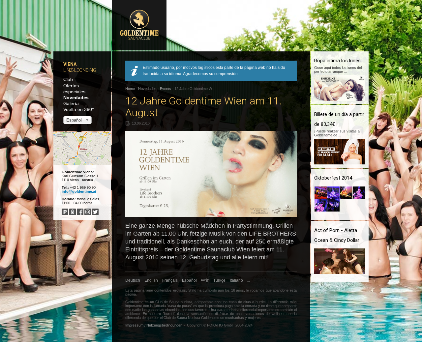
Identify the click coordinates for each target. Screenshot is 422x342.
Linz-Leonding (79, 70)
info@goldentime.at (79, 191)
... (248, 280)
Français (170, 280)
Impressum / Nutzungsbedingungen (153, 325)
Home (130, 89)
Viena (69, 64)
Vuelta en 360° (78, 109)
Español (189, 280)
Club (68, 79)
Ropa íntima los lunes (337, 61)
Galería (71, 103)
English (151, 280)
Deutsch (132, 280)
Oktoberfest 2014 (333, 178)
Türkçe (219, 280)
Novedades (76, 97)
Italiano (236, 280)
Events (165, 89)
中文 (205, 280)
